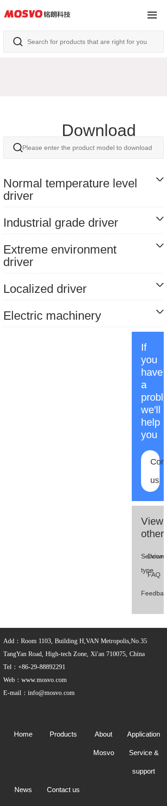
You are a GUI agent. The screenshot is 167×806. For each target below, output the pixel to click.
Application (143, 734)
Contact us (155, 471)
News (23, 790)
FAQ (154, 574)
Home (23, 734)
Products (63, 734)
